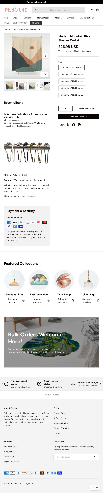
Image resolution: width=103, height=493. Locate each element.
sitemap (57, 433)
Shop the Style (11, 446)
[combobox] (58, 10)
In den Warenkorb (86, 108)
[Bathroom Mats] (39, 280)
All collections (87, 17)
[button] (97, 10)
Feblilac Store (14, 484)
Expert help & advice (20, 387)
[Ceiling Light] (88, 280)
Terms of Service (61, 428)
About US (8, 451)
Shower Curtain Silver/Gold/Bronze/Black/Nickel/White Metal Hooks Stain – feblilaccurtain (25, 123)
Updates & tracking (53, 387)
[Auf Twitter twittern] (68, 125)
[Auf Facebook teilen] (73, 125)
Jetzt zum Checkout (79, 116)
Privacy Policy (60, 413)
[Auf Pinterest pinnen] (79, 125)
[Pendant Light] (14, 280)
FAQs (6, 23)
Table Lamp (64, 294)
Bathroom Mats (39, 294)
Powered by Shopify (27, 484)
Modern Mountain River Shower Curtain (26, 29)
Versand (61, 51)
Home (7, 17)
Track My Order (19, 23)
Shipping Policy (61, 423)
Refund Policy (60, 418)
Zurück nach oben (51, 395)
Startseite (7, 29)
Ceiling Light (88, 294)
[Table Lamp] (64, 280)
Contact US (9, 456)
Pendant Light (14, 294)
